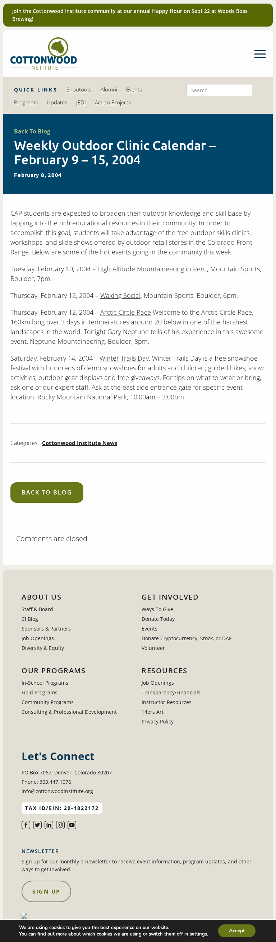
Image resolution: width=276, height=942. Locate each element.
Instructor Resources (167, 702)
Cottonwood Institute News (79, 442)
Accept (237, 930)
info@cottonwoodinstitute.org (57, 791)
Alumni (109, 89)
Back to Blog (47, 492)
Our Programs (54, 670)
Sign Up (46, 891)
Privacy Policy (158, 721)
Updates (57, 102)
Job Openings (38, 638)
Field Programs (40, 692)
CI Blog (30, 618)
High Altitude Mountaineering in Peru (152, 268)
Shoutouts (79, 89)
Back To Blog (32, 131)
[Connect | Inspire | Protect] (43, 53)
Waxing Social (120, 295)
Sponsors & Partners (46, 628)
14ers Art (153, 711)
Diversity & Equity (43, 648)
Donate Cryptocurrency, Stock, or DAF (186, 638)
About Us (41, 597)
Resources (165, 670)
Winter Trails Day (124, 358)
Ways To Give (157, 609)
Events (134, 89)
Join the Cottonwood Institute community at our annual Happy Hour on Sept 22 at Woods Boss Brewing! (130, 15)
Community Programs (48, 702)
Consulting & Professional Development (69, 711)
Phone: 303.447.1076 (46, 781)
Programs (26, 102)
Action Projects (113, 102)
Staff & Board (37, 609)
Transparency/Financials (171, 692)
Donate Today (158, 618)
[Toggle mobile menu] (260, 53)
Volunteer (153, 648)
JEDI (81, 102)
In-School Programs (45, 682)
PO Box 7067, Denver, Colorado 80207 (67, 772)
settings (198, 934)
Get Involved (170, 597)
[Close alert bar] (264, 15)
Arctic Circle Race (125, 312)
